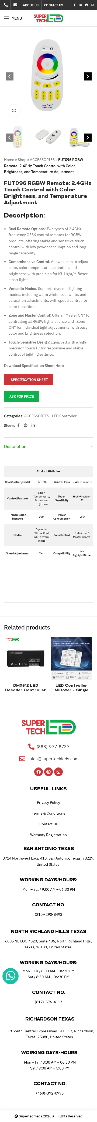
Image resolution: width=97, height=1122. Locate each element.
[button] (9, 76)
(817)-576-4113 (48, 1002)
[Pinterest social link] (86, 5)
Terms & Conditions (48, 813)
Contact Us (48, 824)
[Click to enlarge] (14, 111)
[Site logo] (48, 18)
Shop (22, 159)
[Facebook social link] (74, 5)
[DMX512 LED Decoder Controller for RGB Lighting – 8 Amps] (25, 658)
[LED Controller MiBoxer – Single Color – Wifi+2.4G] (71, 658)
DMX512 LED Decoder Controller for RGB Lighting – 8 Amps (26, 692)
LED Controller (64, 415)
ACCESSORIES (42, 159)
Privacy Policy (48, 802)
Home (9, 159)
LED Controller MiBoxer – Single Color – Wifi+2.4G (71, 690)
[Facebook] (38, 771)
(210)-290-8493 (48, 914)
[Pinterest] (48, 771)
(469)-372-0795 (50, 1093)
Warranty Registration (48, 834)
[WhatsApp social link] (93, 5)
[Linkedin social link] (33, 425)
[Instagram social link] (80, 5)
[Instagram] (58, 771)
